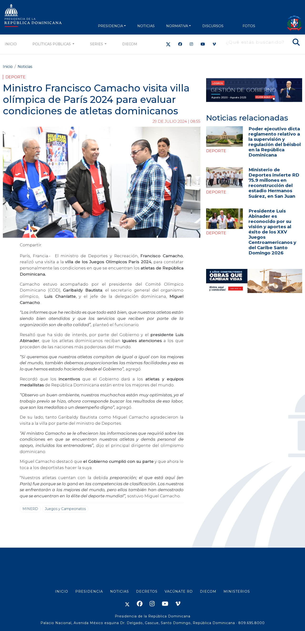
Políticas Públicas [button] (52, 44)
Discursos (213, 26)
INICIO (61, 591)
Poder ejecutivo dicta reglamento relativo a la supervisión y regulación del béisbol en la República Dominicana (275, 142)
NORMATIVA (177, 26)
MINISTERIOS (237, 591)
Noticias (25, 66)
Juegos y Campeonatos (65, 509)
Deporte (15, 77)
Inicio (11, 44)
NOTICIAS (146, 26)
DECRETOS (147, 591)
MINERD (30, 509)
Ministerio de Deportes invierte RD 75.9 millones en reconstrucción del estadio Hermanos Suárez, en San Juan (274, 183)
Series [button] (97, 44)
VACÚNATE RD (179, 591)
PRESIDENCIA (110, 26)
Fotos (249, 26)
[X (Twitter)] (168, 44)
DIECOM (129, 44)
